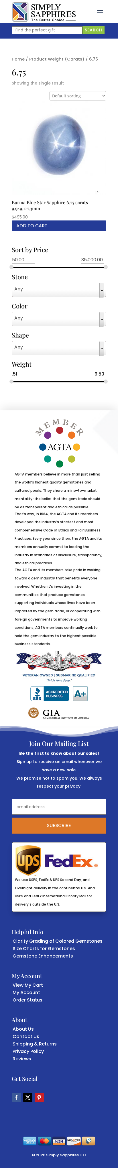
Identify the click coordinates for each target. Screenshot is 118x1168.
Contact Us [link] (26, 1036)
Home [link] (18, 59)
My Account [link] (26, 992)
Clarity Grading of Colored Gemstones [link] (58, 941)
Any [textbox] (18, 289)
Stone (20, 277)
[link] (44, 12)
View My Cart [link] (28, 985)
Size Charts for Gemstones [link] (44, 948)
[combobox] (59, 290)
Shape (20, 335)
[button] (100, 11)
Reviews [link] (22, 1058)
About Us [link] (23, 1029)
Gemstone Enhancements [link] (43, 956)
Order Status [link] (27, 1000)
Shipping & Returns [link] (35, 1044)
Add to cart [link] (32, 225)
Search (93, 30)
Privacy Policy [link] (28, 1051)
